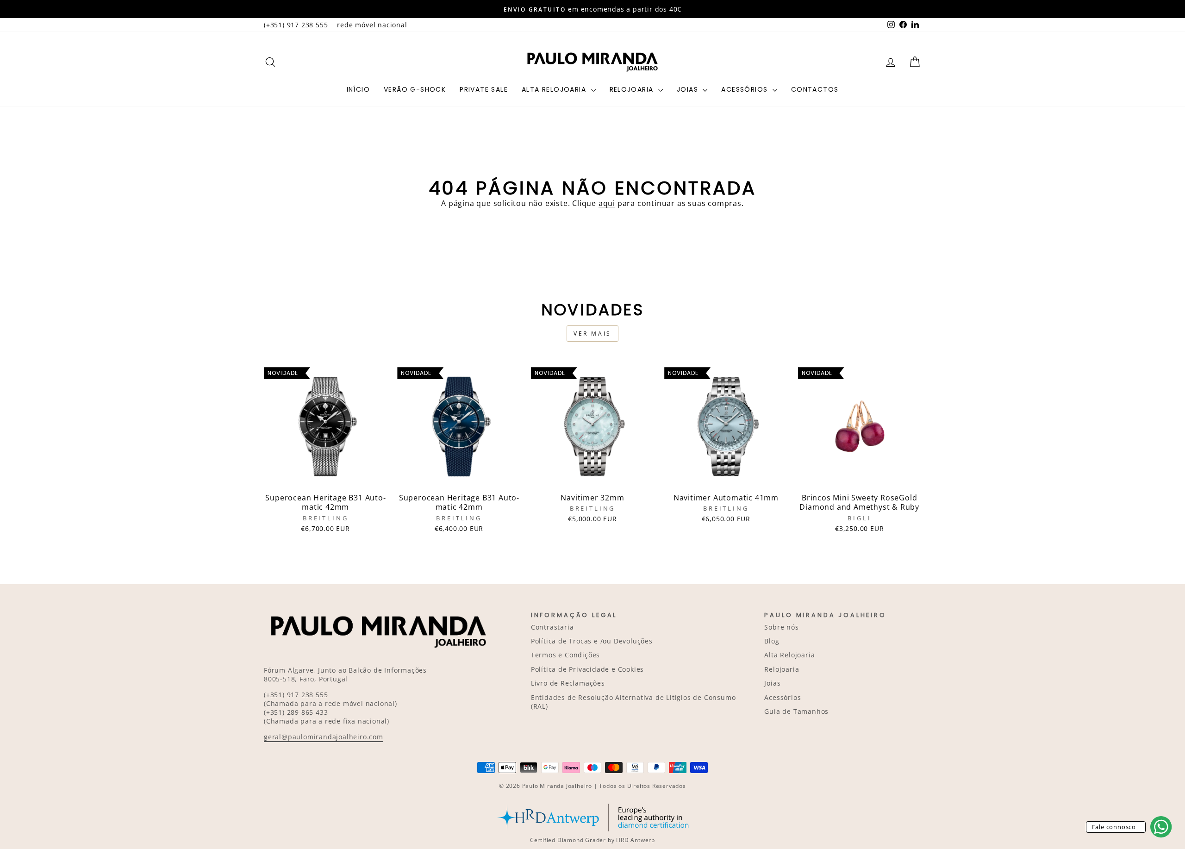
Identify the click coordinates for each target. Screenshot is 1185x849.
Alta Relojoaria (555, 89)
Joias (688, 89)
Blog (771, 641)
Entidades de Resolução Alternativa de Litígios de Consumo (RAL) (633, 702)
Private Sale (484, 89)
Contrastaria (552, 627)
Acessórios (745, 89)
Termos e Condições (565, 654)
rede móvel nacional (372, 24)
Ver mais (592, 333)
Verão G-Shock (415, 89)
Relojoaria (633, 89)
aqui (607, 203)
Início (358, 89)
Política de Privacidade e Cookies (587, 669)
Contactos (815, 89)
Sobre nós (781, 627)
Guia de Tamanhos (796, 711)
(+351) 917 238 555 (296, 24)
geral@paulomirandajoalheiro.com (323, 736)
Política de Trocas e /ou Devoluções (592, 641)
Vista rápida (325, 478)
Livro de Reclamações (568, 683)
